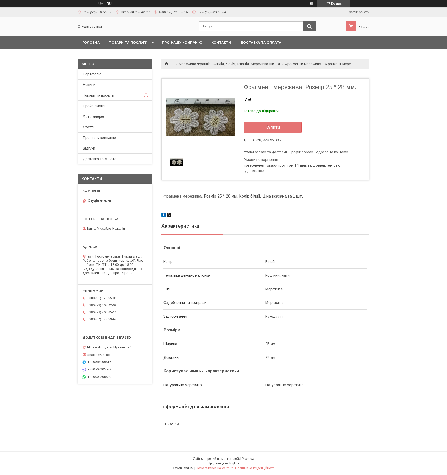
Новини (89, 85)
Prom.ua (248, 459)
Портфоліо (92, 74)
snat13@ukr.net (98, 354)
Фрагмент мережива (182, 196)
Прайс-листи (94, 106)
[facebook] (163, 215)
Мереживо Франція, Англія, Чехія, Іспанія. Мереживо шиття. (230, 64)
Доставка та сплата (260, 42)
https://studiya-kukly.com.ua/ (109, 347)
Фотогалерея (94, 116)
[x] (169, 215)
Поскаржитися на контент (214, 468)
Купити (272, 127)
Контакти (221, 42)
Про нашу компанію (182, 42)
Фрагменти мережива (303, 64)
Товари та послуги (128, 42)
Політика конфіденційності (254, 468)
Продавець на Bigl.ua (223, 463)
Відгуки (89, 148)
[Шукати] (309, 26)
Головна (91, 42)
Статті (88, 127)
